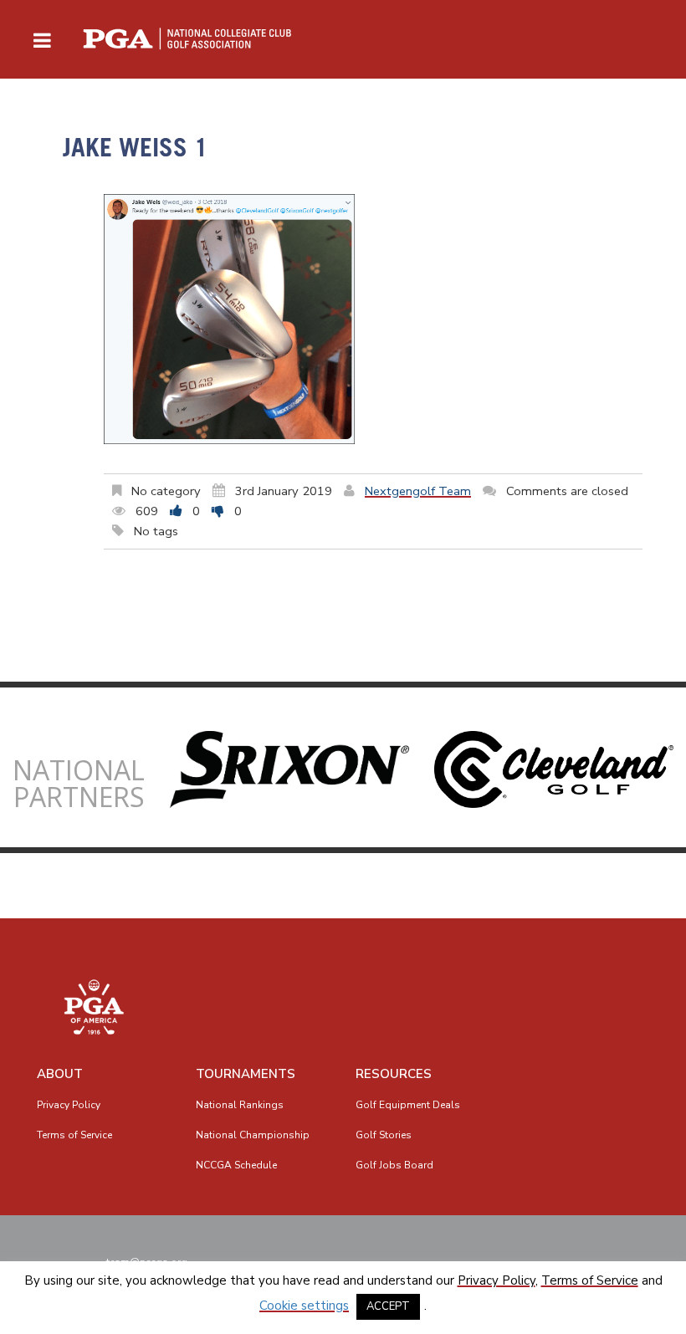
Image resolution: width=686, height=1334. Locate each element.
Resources (394, 1074)
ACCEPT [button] (388, 1306)
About (60, 1074)
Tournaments (245, 1074)
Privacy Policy (68, 1105)
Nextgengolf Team (418, 491)
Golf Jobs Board (394, 1165)
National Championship (253, 1135)
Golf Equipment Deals (408, 1105)
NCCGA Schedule (236, 1165)
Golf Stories (384, 1135)
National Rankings (240, 1105)
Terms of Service (74, 1135)
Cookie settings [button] (304, 1305)
